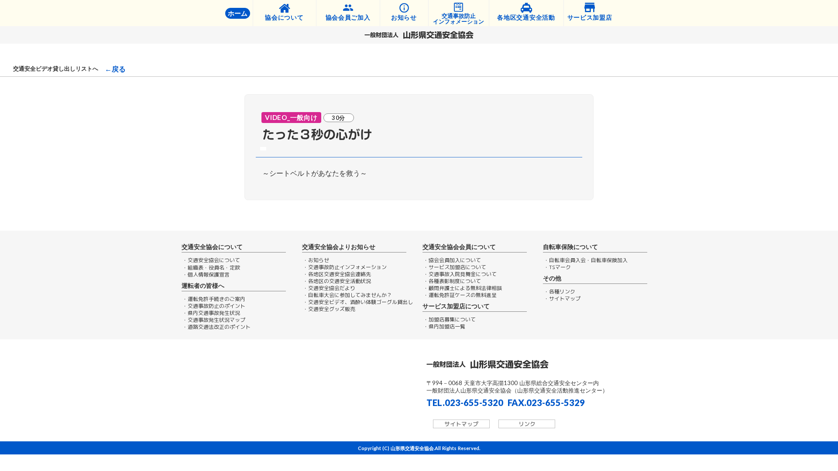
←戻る (115, 68)
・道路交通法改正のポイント (216, 327)
